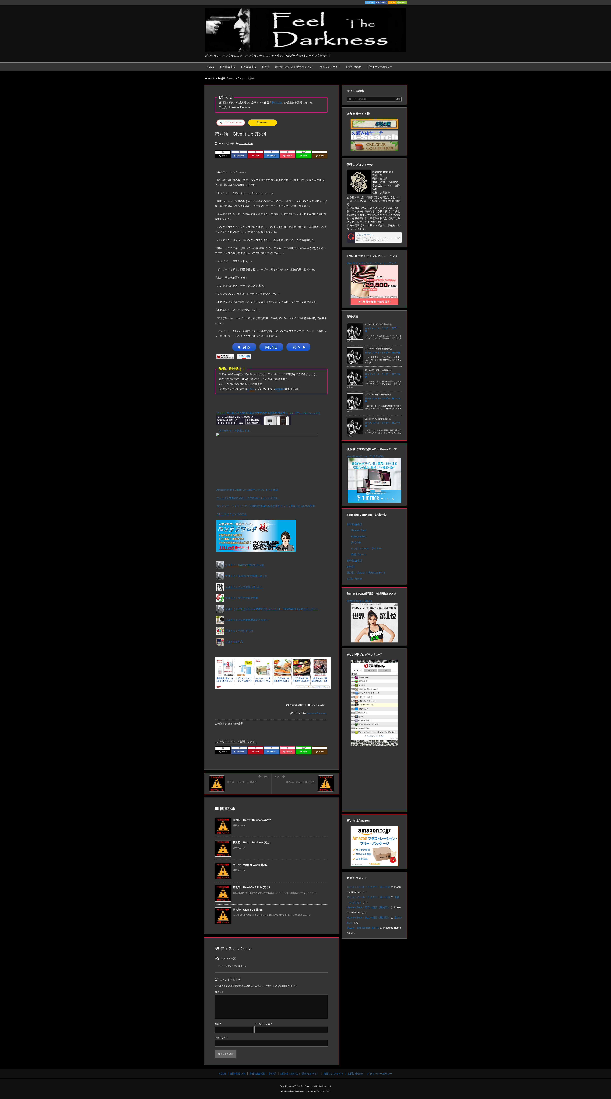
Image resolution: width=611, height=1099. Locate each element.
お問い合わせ (354, 578)
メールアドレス (263, 1023)
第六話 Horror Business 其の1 (252, 842)
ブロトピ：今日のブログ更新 (241, 597)
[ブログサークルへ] (374, 237)
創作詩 (351, 566)
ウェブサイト (221, 1037)
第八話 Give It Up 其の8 (248, 909)
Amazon (280, 388)
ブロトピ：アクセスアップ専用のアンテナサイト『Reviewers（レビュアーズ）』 (272, 608)
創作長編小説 (354, 524)
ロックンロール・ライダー (366, 548)
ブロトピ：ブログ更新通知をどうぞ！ (246, 619)
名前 (218, 1023)
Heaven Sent (358, 530)
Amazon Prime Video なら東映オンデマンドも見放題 (247, 489)
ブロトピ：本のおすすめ (239, 630)
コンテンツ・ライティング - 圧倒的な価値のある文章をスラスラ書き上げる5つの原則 (265, 506)
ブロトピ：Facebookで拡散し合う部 (246, 576)
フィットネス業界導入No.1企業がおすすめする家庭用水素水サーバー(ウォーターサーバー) (268, 412)
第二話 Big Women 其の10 (363, 927)
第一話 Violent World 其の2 (250, 864)
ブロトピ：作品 (234, 641)
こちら (251, 388)
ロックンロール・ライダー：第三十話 (382, 352)
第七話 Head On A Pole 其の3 (251, 887)
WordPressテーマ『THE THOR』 (366, 456)
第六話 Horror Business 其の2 (252, 820)
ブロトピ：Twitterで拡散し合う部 (244, 565)
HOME (211, 78)
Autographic (358, 536)
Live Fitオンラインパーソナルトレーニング (371, 263)
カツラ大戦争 (247, 78)
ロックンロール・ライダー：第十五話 (368, 887)
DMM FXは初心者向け (359, 600)
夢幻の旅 (277, 102)
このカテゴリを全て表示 (374, 736)
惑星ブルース (227, 78)
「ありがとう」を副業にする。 (234, 430)
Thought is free (323, 1091)
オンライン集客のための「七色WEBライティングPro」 (248, 497)
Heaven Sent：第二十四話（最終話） (368, 907)
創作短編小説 (354, 560)
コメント (219, 991)
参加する (394, 738)
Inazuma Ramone (316, 713)
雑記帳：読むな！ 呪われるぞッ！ (366, 572)
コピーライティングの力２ (231, 514)
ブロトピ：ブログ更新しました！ (244, 586)
